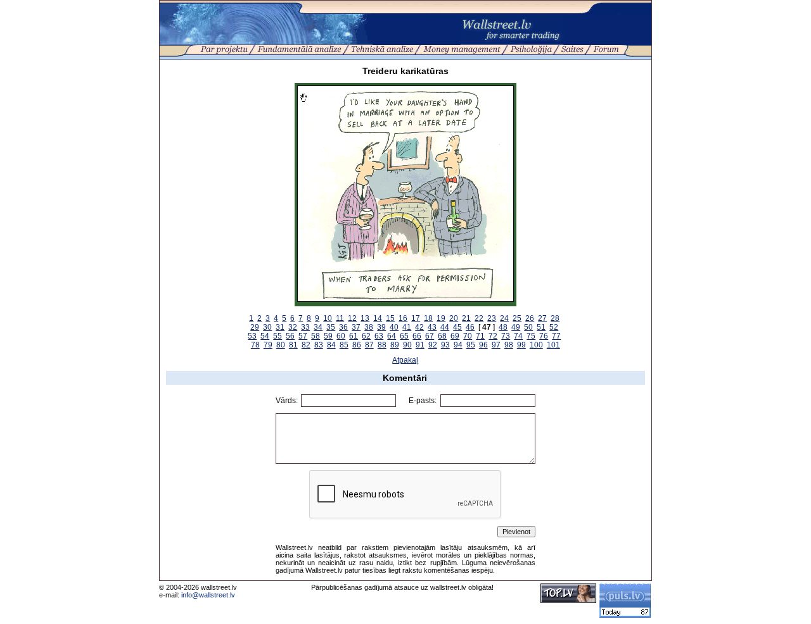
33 (305, 327)
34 (318, 327)
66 (416, 336)
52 (553, 327)
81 (293, 344)
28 (555, 318)
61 (353, 336)
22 (479, 318)
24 (504, 318)
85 (344, 344)
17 (415, 318)
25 (517, 318)
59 (328, 336)
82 (306, 344)
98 (508, 344)
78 (255, 344)
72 (493, 336)
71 (480, 336)
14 (377, 318)
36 (343, 327)
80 (280, 344)
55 (277, 336)
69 (454, 336)
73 (505, 336)
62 (366, 336)
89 (394, 344)
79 (268, 344)
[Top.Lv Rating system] (568, 600)
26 (529, 318)
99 (521, 344)
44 (444, 327)
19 (441, 318)
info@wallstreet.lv (208, 595)
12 (352, 318)
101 (553, 344)
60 (340, 336)
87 (369, 344)
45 (457, 327)
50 (528, 327)
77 (556, 336)
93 (445, 344)
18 (428, 318)
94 (458, 344)
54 (264, 336)
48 (503, 327)
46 (470, 327)
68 (442, 336)
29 (254, 327)
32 (292, 327)
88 (382, 344)
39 (381, 327)
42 (419, 327)
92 (432, 344)
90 (407, 344)
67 (429, 336)
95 (470, 344)
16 (403, 318)
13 (365, 318)
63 (378, 336)
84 (331, 344)
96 (483, 344)
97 (496, 344)
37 (356, 327)
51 (541, 327)
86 (356, 344)
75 (531, 336)
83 (318, 344)
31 (280, 327)
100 (536, 344)
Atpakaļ (405, 360)
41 (406, 327)
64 (391, 336)
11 (340, 318)
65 (404, 336)
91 (420, 344)
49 (515, 327)
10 (327, 318)
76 (543, 336)
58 (315, 336)
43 (432, 327)
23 (491, 318)
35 (330, 327)
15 (390, 318)
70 (467, 336)
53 (252, 336)
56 (290, 336)
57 (302, 336)
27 (542, 318)
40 (394, 327)
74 (518, 336)
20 (453, 318)
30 (267, 327)
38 (368, 327)
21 (466, 318)
